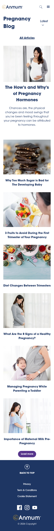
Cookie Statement (27, 496)
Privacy (27, 484)
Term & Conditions (27, 490)
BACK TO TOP (27, 473)
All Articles (27, 38)
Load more (27, 454)
